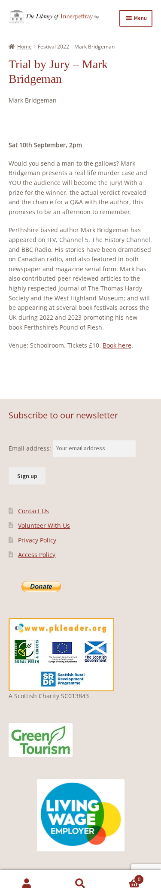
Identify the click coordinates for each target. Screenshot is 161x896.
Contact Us (33, 511)
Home (24, 46)
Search (80, 883)
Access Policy (36, 555)
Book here (117, 345)
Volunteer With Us (44, 525)
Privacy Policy (37, 540)
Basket (123, 876)
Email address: (31, 448)
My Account (27, 883)
